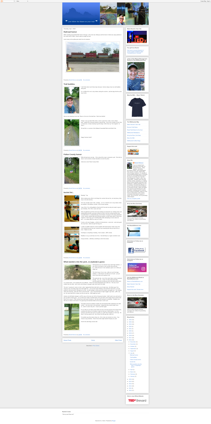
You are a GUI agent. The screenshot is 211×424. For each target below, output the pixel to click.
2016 (130, 340)
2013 (130, 383)
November (133, 344)
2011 (130, 388)
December (133, 341)
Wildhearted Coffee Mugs (133, 140)
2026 (130, 319)
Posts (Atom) (96, 345)
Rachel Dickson (139, 163)
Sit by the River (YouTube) (134, 135)
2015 (130, 379)
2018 (130, 335)
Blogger (113, 420)
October (132, 346)
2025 (130, 322)
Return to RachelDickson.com (135, 281)
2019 (130, 333)
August (132, 350)
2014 (130, 381)
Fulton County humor (73, 154)
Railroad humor (70, 32)
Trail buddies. (69, 84)
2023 (130, 326)
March (132, 372)
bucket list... (69, 192)
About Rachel (130, 286)
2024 (130, 324)
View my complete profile (133, 198)
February (132, 374)
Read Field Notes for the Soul (135, 130)
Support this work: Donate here (135, 289)
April (131, 369)
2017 (130, 337)
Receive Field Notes (132, 127)
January (132, 376)
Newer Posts (67, 340)
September (133, 348)
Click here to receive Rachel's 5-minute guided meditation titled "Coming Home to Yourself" (135, 52)
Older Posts (118, 340)
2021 (130, 328)
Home (93, 340)
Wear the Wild (130, 138)
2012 (130, 386)
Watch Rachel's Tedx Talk (133, 124)
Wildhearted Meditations (133, 132)
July (131, 353)
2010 (130, 390)
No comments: (87, 80)
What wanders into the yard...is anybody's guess (84, 262)
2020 (130, 331)
